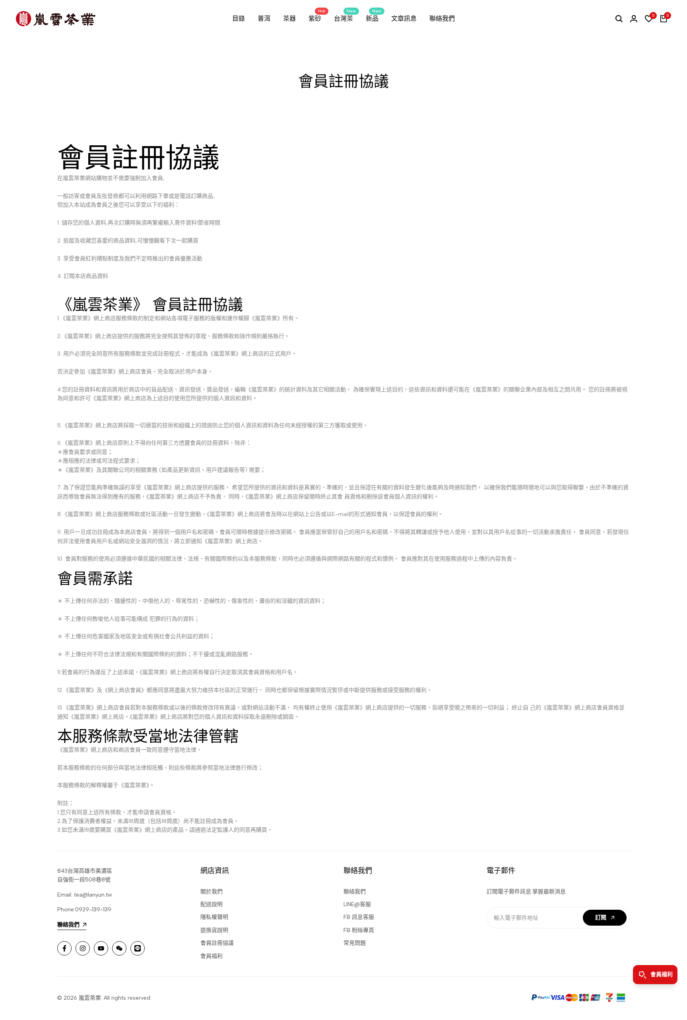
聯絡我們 (355, 891)
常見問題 (355, 943)
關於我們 (211, 891)
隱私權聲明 (214, 917)
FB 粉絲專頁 (359, 930)
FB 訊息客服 (359, 917)
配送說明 (211, 904)
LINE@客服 (357, 904)
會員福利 (211, 956)
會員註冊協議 (217, 943)
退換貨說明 (214, 930)
